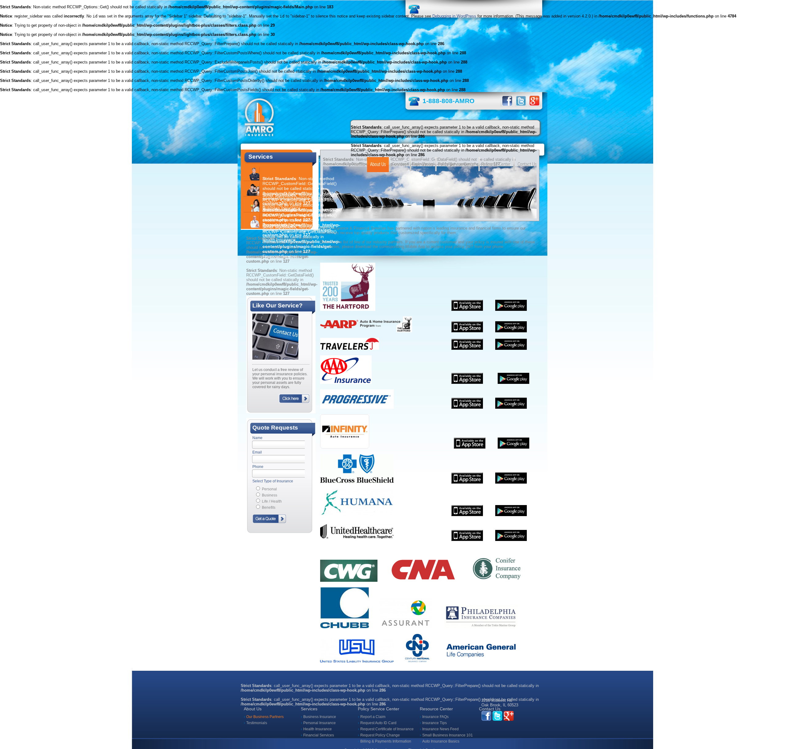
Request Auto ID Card (378, 723)
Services (399, 164)
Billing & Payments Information (385, 741)
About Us (378, 164)
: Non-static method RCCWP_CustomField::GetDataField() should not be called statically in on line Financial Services (301, 241)
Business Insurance (319, 717)
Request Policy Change (380, 735)
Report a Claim (372, 717)
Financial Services (318, 735)
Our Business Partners (265, 717)
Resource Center (495, 164)
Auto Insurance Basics (440, 741)
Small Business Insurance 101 (447, 735)
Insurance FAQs (435, 717)
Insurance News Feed (440, 729)
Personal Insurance (319, 723)
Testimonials (256, 723)
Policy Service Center (456, 164)
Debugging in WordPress (454, 16)
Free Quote (422, 164)
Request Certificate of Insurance (387, 729)
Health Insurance (317, 729)
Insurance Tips (434, 723)
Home (359, 164)
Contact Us (527, 164)
